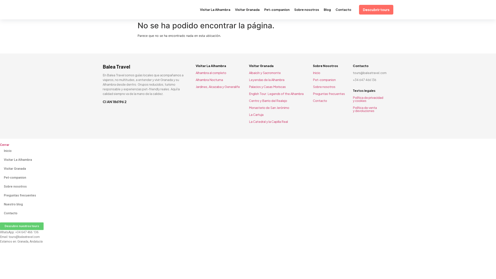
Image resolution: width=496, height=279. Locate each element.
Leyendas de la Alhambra (266, 80)
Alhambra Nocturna (209, 80)
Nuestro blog (13, 204)
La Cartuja (256, 115)
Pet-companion (277, 10)
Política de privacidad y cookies (368, 99)
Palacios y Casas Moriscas (267, 87)
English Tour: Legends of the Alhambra (276, 94)
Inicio (316, 73)
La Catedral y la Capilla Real (268, 122)
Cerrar (4, 145)
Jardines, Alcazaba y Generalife (218, 87)
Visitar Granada (247, 10)
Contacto (343, 10)
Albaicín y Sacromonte (265, 73)
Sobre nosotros (306, 10)
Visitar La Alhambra (215, 10)
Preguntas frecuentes (329, 94)
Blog (327, 10)
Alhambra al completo (211, 73)
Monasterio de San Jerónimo (269, 108)
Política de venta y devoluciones (365, 109)
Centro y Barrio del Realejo (268, 101)
